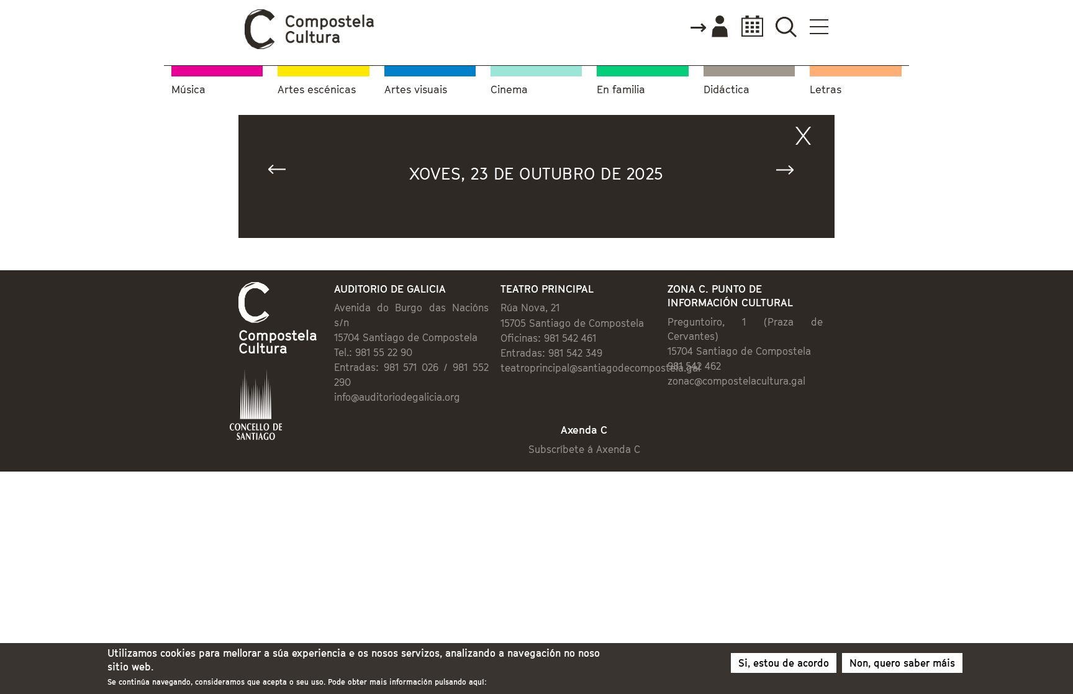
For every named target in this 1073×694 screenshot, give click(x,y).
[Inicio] (310, 46)
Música (188, 90)
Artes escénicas (317, 90)
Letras (825, 90)
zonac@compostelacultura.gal (736, 381)
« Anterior (282, 172)
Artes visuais (415, 90)
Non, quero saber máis (902, 663)
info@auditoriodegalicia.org (397, 397)
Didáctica (726, 90)
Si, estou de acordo (783, 663)
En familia (621, 90)
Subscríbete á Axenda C (584, 449)
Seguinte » (790, 172)
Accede (708, 27)
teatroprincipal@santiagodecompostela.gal (600, 368)
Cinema (509, 90)
